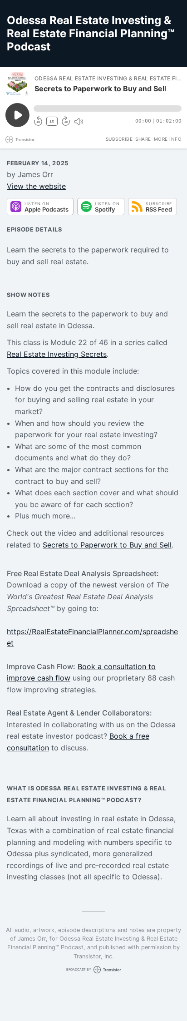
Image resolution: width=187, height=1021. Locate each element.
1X (51, 121)
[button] (108, 108)
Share (143, 139)
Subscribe (119, 139)
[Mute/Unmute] (78, 122)
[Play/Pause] (17, 84)
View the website (36, 186)
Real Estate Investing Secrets (57, 354)
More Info (168, 139)
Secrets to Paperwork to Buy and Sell (107, 544)
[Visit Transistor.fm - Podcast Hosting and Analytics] (19, 139)
